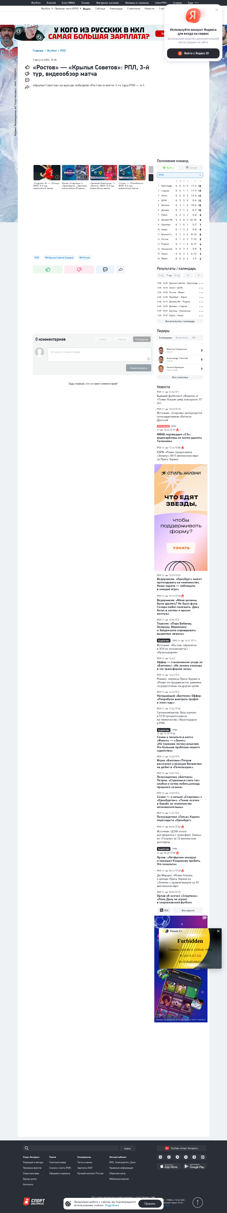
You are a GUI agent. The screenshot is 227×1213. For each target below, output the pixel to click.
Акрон (164, 254)
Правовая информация (121, 1167)
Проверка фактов (32, 1167)
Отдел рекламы (31, 1173)
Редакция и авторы (33, 1162)
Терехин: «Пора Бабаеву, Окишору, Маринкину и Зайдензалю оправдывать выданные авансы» (176, 628)
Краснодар (166, 186)
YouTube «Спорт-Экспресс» (184, 1148)
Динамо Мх (167, 220)
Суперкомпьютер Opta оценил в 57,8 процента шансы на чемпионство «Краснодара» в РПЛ (177, 718)
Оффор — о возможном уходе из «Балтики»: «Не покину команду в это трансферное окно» (180, 665)
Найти (127, 1148)
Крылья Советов (167, 234)
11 (195, 640)
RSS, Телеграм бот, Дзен (122, 1162)
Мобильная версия (119, 1178)
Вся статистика (180, 377)
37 (174, 430)
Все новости (188, 910)
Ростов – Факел (176, 292)
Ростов (164, 239)
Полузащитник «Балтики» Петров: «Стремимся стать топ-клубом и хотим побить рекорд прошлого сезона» (178, 782)
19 (179, 409)
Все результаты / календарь (180, 321)
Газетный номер (57, 1162)
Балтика (165, 205)
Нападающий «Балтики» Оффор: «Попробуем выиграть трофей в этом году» (179, 699)
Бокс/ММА (68, 2)
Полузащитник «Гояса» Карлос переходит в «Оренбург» (178, 818)
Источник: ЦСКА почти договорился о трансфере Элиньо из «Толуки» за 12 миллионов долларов (179, 836)
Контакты (28, 1184)
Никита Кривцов (175, 367)
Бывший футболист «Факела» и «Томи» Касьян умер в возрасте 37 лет (179, 399)
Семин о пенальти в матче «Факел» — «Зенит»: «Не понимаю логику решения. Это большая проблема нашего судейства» (178, 743)
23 (179, 575)
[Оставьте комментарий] (99, 352)
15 (179, 892)
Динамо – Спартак (178, 306)
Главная (38, 50)
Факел (164, 258)
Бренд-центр (30, 1178)
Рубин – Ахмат (176, 315)
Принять (150, 1203)
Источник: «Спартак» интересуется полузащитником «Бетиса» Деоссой (179, 416)
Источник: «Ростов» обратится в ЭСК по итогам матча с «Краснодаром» (176, 648)
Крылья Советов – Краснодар (183, 283)
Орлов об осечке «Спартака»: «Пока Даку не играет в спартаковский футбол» (177, 899)
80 (179, 448)
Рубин (164, 215)
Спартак (165, 191)
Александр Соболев (177, 358)
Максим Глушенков (177, 349)
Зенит (164, 195)
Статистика (133, 8)
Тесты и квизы (84, 1162)
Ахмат (164, 229)
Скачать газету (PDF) (60, 1167)
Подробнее (112, 1205)
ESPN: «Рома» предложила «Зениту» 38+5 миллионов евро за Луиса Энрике (177, 455)
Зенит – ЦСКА (175, 287)
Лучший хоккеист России (90, 1173)
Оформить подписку (59, 1173)
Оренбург (166, 224)
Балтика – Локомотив (179, 310)
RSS (166, 910)
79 (174, 853)
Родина (165, 244)
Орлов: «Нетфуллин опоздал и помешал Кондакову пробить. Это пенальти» (179, 860)
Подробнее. (165, 1205)
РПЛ (63, 50)
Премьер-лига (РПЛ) (66, 8)
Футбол (35, 2)
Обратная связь (117, 1173)
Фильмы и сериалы (137, 2)
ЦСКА (164, 200)
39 (179, 596)
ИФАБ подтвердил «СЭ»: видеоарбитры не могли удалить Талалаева (179, 437)
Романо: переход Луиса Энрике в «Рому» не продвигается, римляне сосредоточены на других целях (179, 682)
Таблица (100, 8)
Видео (87, 8)
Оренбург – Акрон (178, 297)
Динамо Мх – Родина (179, 301)
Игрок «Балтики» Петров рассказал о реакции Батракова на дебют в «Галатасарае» (179, 763)
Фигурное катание (107, 2)
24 (174, 733)
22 (179, 708)
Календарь (116, 8)
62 (179, 827)
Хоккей (51, 2)
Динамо (165, 210)
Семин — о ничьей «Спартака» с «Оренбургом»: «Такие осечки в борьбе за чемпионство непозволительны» (179, 802)
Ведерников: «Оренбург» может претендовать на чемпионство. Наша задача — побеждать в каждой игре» (179, 584)
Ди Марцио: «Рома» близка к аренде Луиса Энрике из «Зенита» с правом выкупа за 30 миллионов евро (178, 880)
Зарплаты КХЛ (84, 1167)
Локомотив (166, 249)
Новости (149, 8)
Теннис (85, 2)
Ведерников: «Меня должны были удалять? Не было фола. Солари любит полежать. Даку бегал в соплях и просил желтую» (178, 606)
